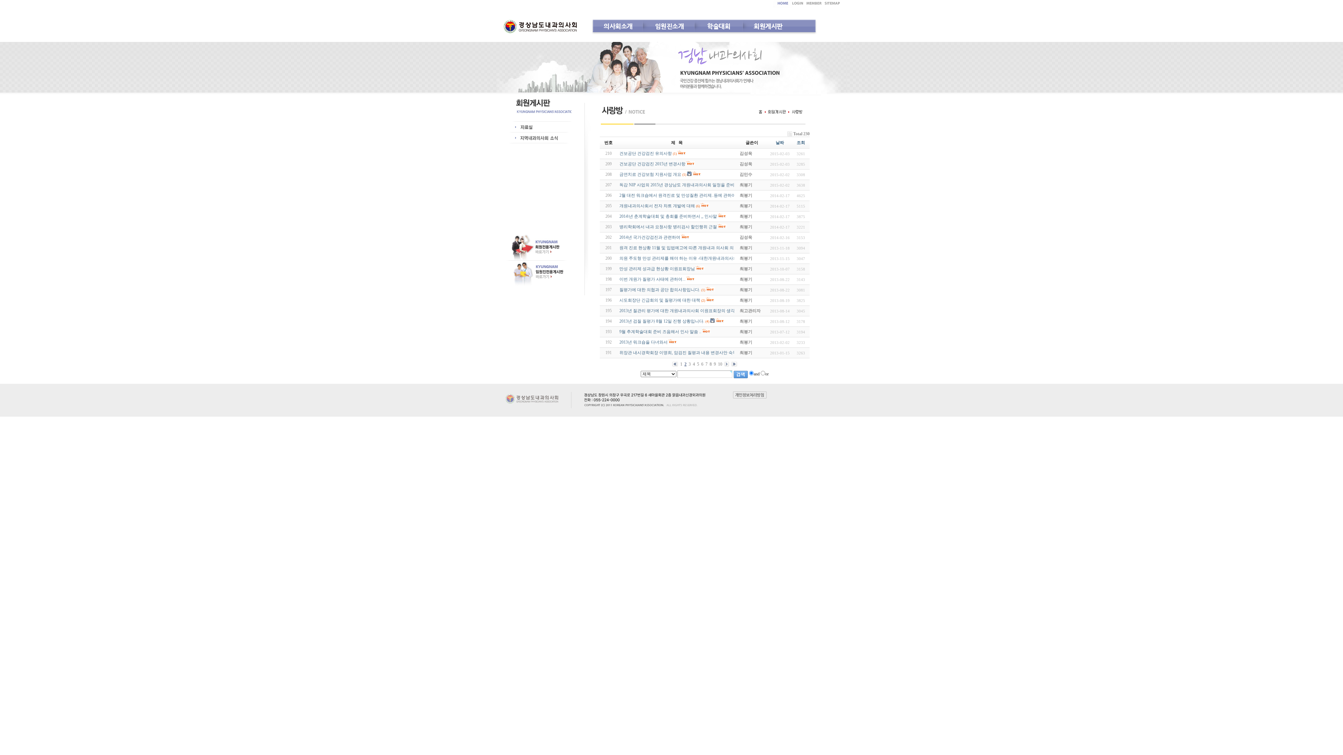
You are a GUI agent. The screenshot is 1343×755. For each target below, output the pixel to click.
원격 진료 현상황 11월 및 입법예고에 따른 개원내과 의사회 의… (678, 247)
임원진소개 (669, 26)
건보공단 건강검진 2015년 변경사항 (652, 163)
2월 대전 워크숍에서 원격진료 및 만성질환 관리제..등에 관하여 (677, 195)
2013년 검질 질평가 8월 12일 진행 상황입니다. (661, 321)
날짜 (780, 142)
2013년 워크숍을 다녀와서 (643, 342)
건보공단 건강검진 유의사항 (645, 153)
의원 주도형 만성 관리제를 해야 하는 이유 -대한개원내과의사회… (680, 258)
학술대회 (718, 26)
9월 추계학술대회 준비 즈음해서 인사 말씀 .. (660, 331)
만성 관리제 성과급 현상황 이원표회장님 (657, 268)
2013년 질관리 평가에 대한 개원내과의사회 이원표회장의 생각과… (681, 310)
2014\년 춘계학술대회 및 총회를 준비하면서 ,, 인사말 (668, 216)
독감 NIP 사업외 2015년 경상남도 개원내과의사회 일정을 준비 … (679, 184)
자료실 (540, 127)
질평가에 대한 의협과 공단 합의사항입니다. (659, 289)
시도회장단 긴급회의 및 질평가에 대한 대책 (659, 300)
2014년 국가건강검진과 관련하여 (649, 237)
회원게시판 (768, 26)
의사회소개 (618, 26)
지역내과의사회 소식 (540, 138)
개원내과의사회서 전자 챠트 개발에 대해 (657, 205)
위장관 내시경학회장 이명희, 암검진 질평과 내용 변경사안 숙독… (680, 352)
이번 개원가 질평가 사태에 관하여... (652, 279)
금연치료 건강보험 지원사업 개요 (650, 174)
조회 (801, 142)
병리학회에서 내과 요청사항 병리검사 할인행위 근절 (668, 226)
